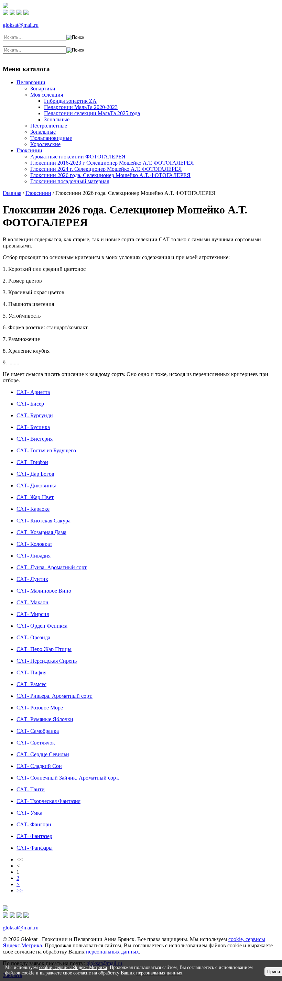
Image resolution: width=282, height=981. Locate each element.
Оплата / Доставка (195, 62)
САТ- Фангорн (34, 824)
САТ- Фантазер (34, 836)
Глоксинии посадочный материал (69, 181)
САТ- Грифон (32, 462)
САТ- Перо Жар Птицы (44, 649)
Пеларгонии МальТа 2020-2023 (81, 107)
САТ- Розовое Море (40, 707)
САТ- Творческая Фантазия (48, 801)
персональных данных (112, 952)
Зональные (56, 119)
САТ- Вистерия (35, 439)
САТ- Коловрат (34, 544)
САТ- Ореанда (33, 637)
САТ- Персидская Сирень (47, 661)
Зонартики (42, 88)
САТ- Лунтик (32, 579)
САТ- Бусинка (33, 427)
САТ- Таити (31, 789)
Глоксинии (29, 150)
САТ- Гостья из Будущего (46, 450)
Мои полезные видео (125, 62)
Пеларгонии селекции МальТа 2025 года (92, 113)
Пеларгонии (31, 82)
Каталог (48, 62)
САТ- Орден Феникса (42, 626)
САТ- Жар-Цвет (35, 497)
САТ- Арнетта (33, 392)
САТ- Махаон (32, 602)
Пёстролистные (48, 126)
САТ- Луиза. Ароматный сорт (52, 567)
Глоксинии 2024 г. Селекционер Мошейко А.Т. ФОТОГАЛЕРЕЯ (106, 169)
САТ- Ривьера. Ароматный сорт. (55, 696)
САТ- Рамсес (31, 684)
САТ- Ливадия (34, 556)
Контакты (262, 62)
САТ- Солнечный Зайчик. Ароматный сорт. (68, 778)
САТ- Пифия (31, 672)
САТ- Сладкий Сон (39, 766)
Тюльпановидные (51, 138)
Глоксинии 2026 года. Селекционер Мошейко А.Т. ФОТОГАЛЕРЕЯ (110, 175)
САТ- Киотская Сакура (43, 520)
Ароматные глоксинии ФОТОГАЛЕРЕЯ (78, 156)
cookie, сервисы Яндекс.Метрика (73, 967)
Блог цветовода (78, 62)
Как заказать (235, 62)
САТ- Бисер (30, 404)
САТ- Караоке (33, 509)
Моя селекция (46, 95)
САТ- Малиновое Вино (44, 591)
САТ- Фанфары (35, 848)
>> (20, 890)
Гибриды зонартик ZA (70, 101)
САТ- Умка (29, 813)
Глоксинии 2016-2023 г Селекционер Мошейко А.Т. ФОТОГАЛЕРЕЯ (112, 163)
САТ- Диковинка (36, 485)
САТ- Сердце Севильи (43, 754)
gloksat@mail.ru (21, 25)
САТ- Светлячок (36, 743)
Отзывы (162, 62)
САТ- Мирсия (33, 614)
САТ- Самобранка (38, 731)
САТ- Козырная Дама (41, 532)
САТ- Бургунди (35, 415)
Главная (27, 62)
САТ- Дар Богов (35, 474)
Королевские (45, 144)
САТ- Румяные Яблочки (45, 719)
